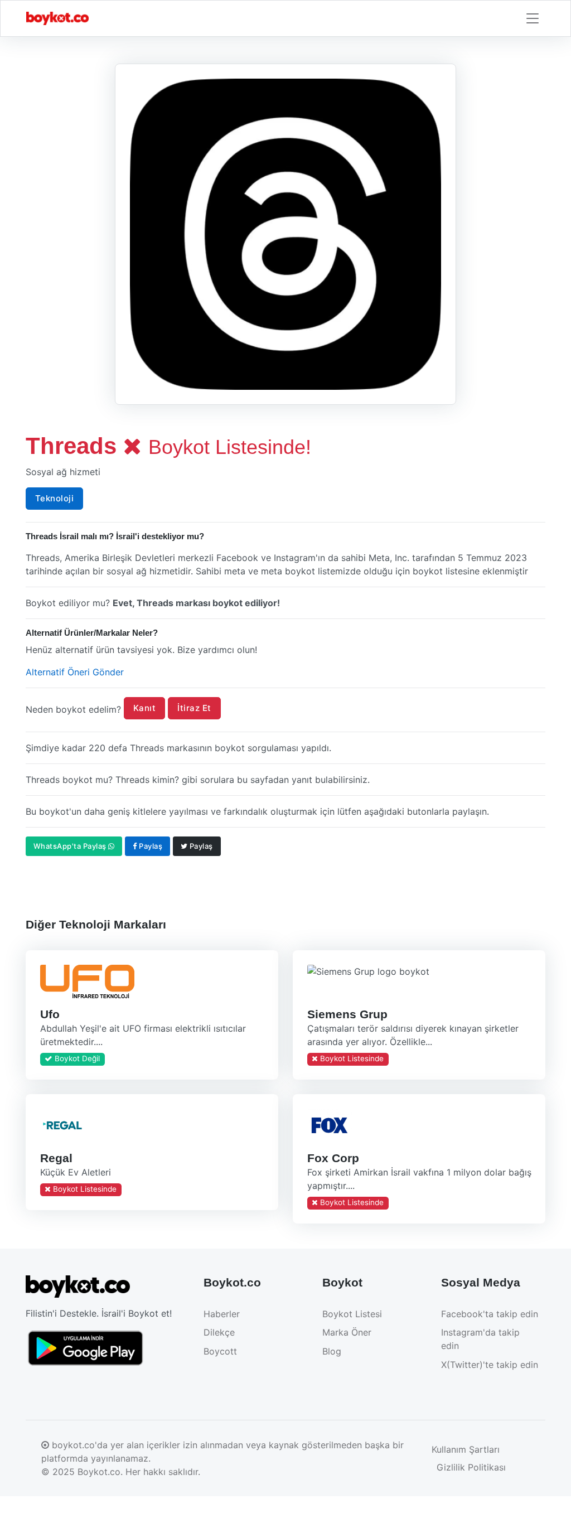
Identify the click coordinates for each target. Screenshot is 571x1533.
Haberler (222, 1313)
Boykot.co (99, 1471)
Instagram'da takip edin (480, 1339)
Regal (56, 1158)
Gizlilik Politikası (471, 1467)
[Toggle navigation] (532, 18)
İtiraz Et (194, 708)
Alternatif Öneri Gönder (75, 672)
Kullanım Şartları (466, 1449)
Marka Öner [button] (346, 1332)
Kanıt (144, 708)
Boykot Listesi (352, 1313)
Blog (331, 1351)
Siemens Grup (347, 1014)
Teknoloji (54, 498)
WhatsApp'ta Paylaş (71, 846)
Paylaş (150, 846)
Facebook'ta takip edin (489, 1313)
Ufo (49, 1014)
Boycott (220, 1351)
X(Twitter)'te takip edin (489, 1364)
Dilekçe (219, 1332)
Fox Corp (333, 1158)
